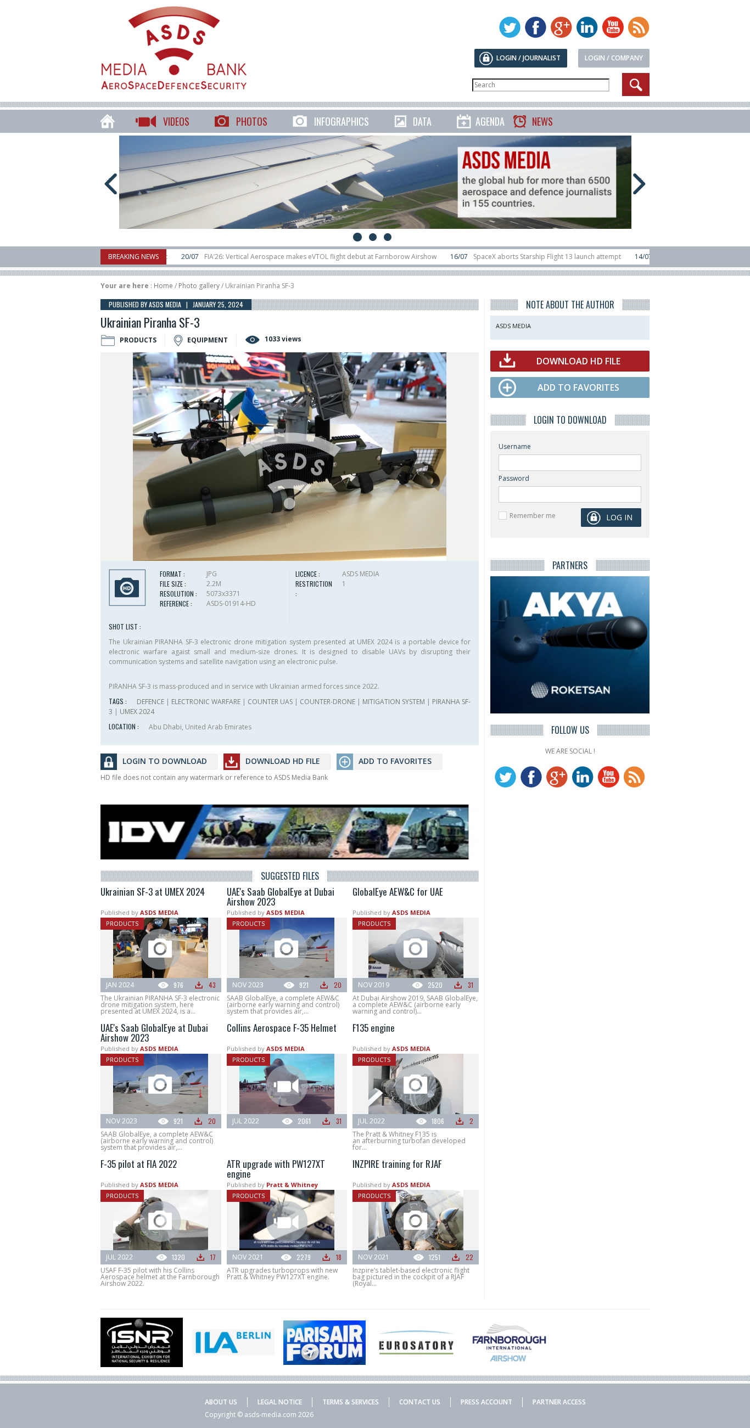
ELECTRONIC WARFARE (205, 701)
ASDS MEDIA (159, 912)
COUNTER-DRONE (327, 701)
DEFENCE (150, 701)
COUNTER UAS (270, 701)
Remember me (533, 515)
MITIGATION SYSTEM (393, 701)
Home (163, 285)
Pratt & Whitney (292, 1184)
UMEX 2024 (137, 711)
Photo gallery (199, 285)
